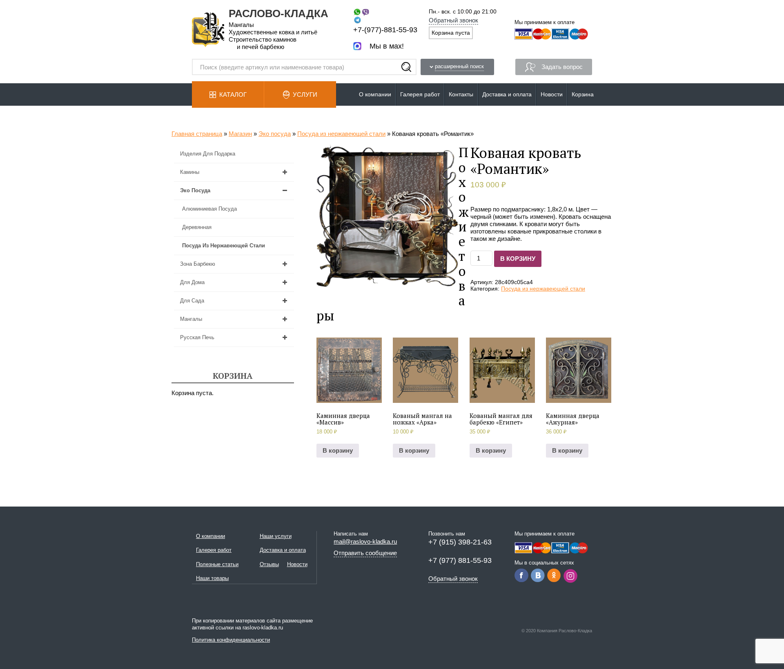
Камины (189, 172)
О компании (375, 94)
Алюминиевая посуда (209, 209)
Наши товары (212, 578)
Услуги (305, 94)
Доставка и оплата (507, 94)
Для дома (192, 282)
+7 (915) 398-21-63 (460, 542)
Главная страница (197, 133)
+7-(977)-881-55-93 (385, 30)
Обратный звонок (453, 20)
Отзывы (269, 564)
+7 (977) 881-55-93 (460, 560)
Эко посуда (274, 133)
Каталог (233, 94)
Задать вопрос (562, 66)
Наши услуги (276, 536)
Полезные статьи (217, 564)
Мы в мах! (387, 46)
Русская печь (197, 337)
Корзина (583, 94)
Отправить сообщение (365, 552)
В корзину (517, 258)
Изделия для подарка (207, 154)
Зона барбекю (197, 264)
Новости (552, 94)
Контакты (461, 94)
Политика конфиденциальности (231, 640)
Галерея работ (420, 94)
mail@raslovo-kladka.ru (365, 541)
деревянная (197, 227)
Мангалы (191, 319)
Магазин (240, 133)
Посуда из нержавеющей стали (341, 133)
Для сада (192, 301)
